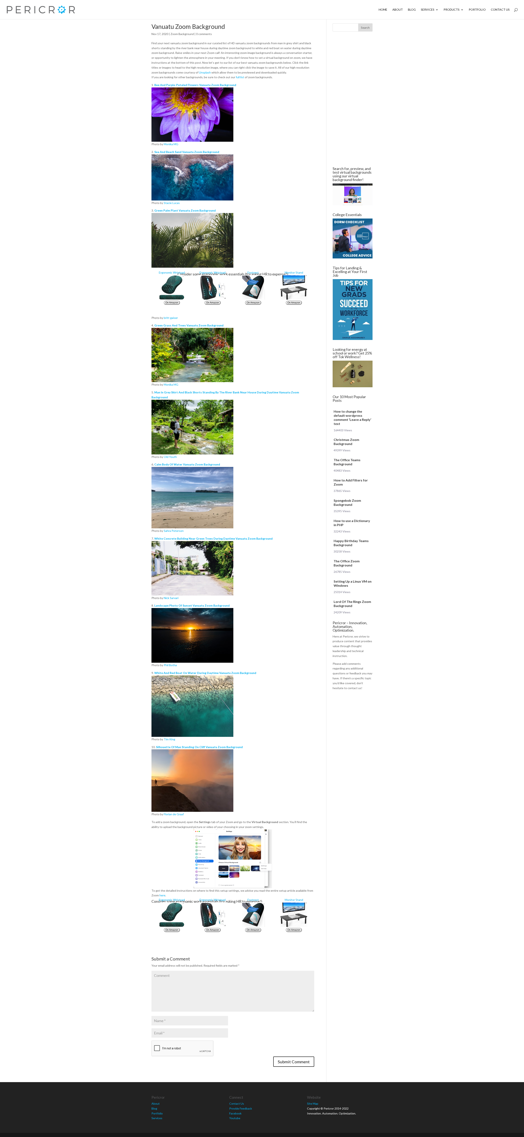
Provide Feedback (240, 1108)
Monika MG (171, 144)
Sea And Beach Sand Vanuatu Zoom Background (186, 152)
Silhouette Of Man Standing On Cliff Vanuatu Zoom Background (199, 747)
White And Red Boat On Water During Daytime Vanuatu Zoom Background (205, 673)
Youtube (234, 1118)
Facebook (235, 1113)
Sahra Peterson (174, 530)
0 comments (204, 34)
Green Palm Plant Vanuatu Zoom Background (185, 210)
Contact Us (500, 9)
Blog (412, 9)
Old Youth (170, 457)
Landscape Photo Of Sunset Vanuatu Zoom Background (192, 605)
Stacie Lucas (172, 203)
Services (427, 9)
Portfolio (477, 9)
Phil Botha (170, 665)
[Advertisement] (127, 99)
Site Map (312, 1103)
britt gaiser (171, 317)
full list (240, 77)
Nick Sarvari (171, 598)
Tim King (169, 739)
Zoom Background (182, 34)
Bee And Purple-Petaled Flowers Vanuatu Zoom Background (195, 85)
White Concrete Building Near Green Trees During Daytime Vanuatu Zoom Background (213, 538)
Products (452, 9)
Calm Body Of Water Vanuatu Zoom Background (187, 464)
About (397, 9)
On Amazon (171, 302)
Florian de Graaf (174, 814)
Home (383, 9)
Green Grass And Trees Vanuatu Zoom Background (189, 325)
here (162, 895)
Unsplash (205, 72)
